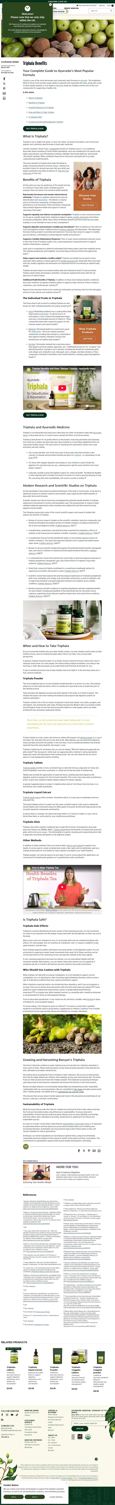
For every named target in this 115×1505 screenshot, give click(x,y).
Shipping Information (55, 1417)
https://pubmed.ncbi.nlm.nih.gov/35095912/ (36, 1240)
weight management (69, 261)
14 (23, 1308)
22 (64, 1214)
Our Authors (52, 1442)
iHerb (42, 30)
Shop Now (87, 339)
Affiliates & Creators (32, 1445)
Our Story (51, 1437)
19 (63, 1199)
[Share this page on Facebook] (4, 79)
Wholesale (28, 1447)
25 (59, 543)
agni (56, 465)
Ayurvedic (59, 86)
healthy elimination (81, 217)
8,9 (60, 292)
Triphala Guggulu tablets (76, 1370)
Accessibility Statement (86, 1478)
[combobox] (101, 10)
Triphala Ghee (59, 830)
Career (50, 1448)
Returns (51, 1430)
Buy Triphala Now (34, 129)
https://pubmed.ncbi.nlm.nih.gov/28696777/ (40, 1251)
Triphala (26, 80)
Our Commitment (54, 1445)
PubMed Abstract (63, 526)
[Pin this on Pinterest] (4, 89)
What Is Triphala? (36, 98)
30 (49, 595)
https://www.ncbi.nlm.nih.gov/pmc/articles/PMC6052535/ (40, 1208)
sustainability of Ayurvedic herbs (76, 1124)
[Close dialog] (50, 4)
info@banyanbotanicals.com (11, 1430)
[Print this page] (4, 99)
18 (85, 477)
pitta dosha (44, 314)
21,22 (33, 992)
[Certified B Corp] (73, 1437)
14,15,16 (35, 457)
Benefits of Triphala (37, 103)
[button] (110, 5)
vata (63, 347)
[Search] (111, 10)
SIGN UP (79, 1429)
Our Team (51, 1440)
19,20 (93, 986)
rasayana (77, 455)
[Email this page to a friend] (4, 94)
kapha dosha (36, 332)
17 (41, 467)
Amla (31, 311)
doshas (55, 166)
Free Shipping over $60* (88, 5)
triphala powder (86, 738)
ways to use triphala (74, 845)
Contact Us (28, 1424)
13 (35, 356)
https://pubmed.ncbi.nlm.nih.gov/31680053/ (77, 1259)
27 (57, 563)
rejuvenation (42, 200)
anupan (44, 832)
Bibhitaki (32, 329)
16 (23, 1315)
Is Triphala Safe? (35, 117)
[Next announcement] (108, 1)
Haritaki (32, 344)
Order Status (52, 1414)
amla (41, 154)
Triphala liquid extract (32, 797)
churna (78, 149)
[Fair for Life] (80, 1437)
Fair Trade (78, 1089)
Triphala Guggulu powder (97, 1370)
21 (63, 1208)
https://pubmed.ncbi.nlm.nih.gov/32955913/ (36, 1223)
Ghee (32, 827)
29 (58, 583)
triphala (53, 149)
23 (75, 525)
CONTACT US (7, 1425)
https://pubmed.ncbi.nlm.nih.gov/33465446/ (77, 1233)
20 (64, 1203)
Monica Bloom (51, 910)
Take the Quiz (87, 205)
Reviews (51, 1450)
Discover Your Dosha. (87, 196)
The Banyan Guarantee (33, 1427)
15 (23, 1311)
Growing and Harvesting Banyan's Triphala (46, 122)
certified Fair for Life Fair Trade (71, 1092)
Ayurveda (83, 80)
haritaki (90, 999)
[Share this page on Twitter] (4, 84)
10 (70, 305)
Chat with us (5, 1437)
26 (41, 553)
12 (59, 339)
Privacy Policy (55, 1478)
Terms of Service (68, 1478)
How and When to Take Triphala (41, 112)
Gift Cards (28, 1430)
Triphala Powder (54, 1368)
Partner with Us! (30, 1442)
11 (57, 324)
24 (99, 532)
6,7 (57, 284)
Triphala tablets (29, 768)
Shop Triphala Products (87, 330)
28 (84, 570)
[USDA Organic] (88, 1437)
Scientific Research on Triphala (41, 107)
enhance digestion (67, 229)
